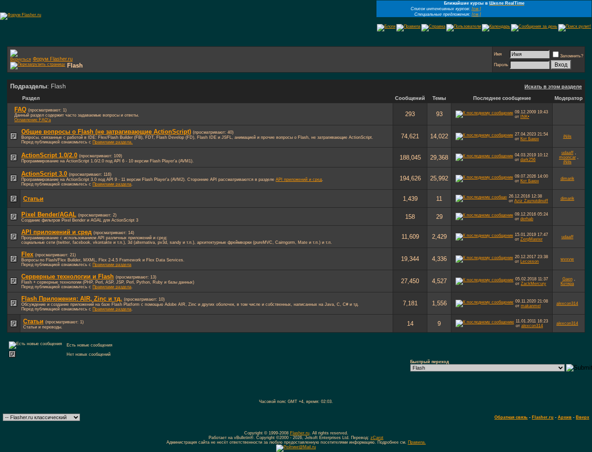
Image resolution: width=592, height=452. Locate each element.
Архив (565, 417)
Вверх (582, 417)
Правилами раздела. (112, 142)
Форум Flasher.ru (53, 59)
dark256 (528, 159)
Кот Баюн (529, 138)
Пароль (501, 64)
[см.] (476, 8)
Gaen (567, 279)
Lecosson (529, 261)
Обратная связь (511, 417)
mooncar (567, 157)
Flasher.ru (543, 417)
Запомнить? (571, 56)
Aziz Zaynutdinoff (531, 200)
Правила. (417, 442)
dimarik (567, 178)
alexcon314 (567, 303)
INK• (524, 116)
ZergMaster (531, 239)
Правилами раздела (111, 184)
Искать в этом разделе (553, 86)
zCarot (376, 437)
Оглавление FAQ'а (32, 120)
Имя (498, 54)
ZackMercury (533, 283)
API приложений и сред (299, 179)
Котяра (567, 283)
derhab (526, 219)
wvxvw (567, 259)
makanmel (531, 305)
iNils (567, 136)
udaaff (567, 152)
